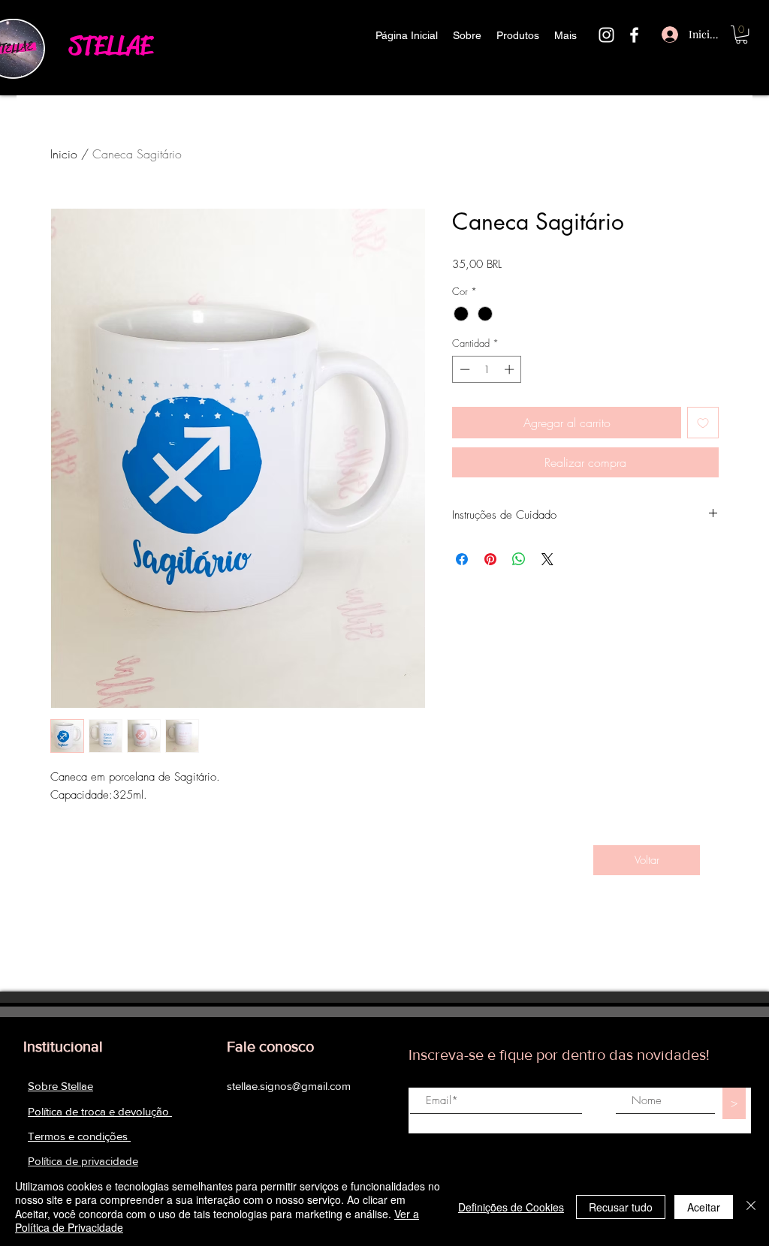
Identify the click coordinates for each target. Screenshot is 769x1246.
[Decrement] (463, 369)
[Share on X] (547, 559)
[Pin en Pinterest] (490, 559)
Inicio (63, 154)
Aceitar (703, 1206)
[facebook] (634, 35)
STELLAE (110, 45)
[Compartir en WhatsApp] (519, 559)
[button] (741, 35)
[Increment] (511, 369)
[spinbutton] (487, 369)
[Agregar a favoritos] (703, 422)
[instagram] (606, 35)
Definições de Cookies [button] (511, 1206)
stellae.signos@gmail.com (289, 1085)
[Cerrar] (751, 1206)
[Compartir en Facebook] (462, 559)
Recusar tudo (621, 1206)
